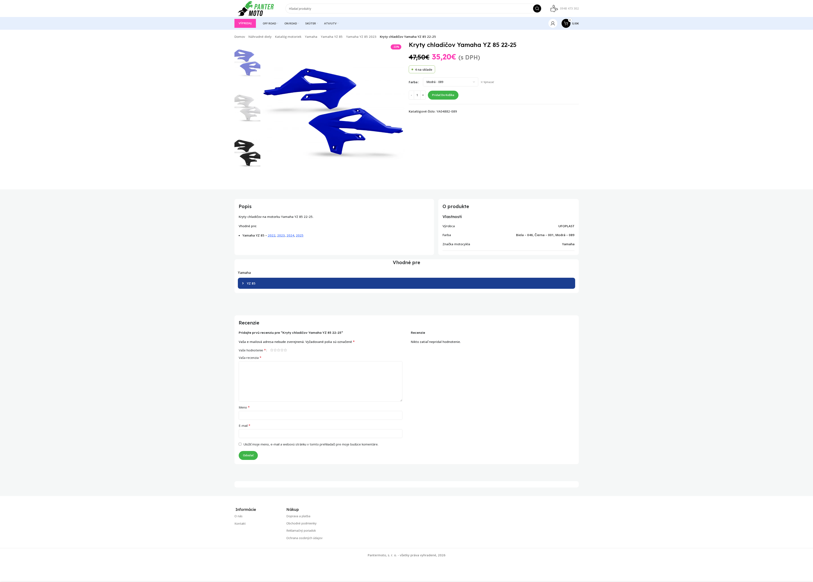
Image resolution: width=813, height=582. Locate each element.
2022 (271, 235)
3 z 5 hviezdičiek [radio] (278, 350)
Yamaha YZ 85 (332, 36)
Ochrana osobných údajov (304, 538)
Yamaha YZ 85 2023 (361, 36)
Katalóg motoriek (288, 36)
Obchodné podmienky (301, 523)
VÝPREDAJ (245, 23)
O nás (238, 516)
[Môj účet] (552, 23)
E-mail (244, 425)
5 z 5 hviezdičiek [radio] (285, 350)
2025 (300, 235)
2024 (290, 235)
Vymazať (489, 82)
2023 (281, 235)
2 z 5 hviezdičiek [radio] (275, 350)
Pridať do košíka (443, 95)
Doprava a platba (298, 516)
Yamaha (311, 36)
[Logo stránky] (255, 8)
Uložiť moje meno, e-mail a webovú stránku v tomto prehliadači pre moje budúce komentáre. (310, 444)
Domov (239, 36)
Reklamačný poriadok (301, 531)
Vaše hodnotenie (252, 350)
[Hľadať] (537, 8)
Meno (244, 407)
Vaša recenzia (250, 357)
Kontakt (240, 523)
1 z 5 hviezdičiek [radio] (272, 350)
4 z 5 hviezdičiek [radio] (282, 350)
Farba (413, 82)
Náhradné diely (260, 36)
